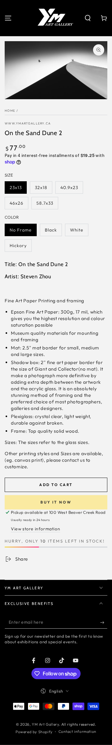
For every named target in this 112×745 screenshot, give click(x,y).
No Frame (21, 230)
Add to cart (55, 484)
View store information (35, 529)
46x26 (16, 203)
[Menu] (8, 18)
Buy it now (56, 502)
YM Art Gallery (45, 724)
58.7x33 (44, 203)
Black (51, 230)
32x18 (41, 187)
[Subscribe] (103, 622)
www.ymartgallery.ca (28, 123)
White (76, 230)
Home (10, 111)
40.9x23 (69, 187)
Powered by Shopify (34, 731)
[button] (88, 18)
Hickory (18, 245)
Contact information (77, 731)
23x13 (16, 187)
